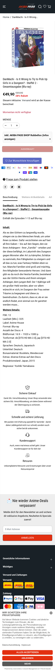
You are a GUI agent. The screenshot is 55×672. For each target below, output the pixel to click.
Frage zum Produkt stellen (22, 179)
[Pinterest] (19, 187)
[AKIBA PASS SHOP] (26, 7)
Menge (7, 119)
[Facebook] (5, 187)
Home (6, 17)
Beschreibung (10, 197)
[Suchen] (40, 7)
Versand (26, 100)
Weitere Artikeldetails (33, 197)
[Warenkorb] (49, 7)
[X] (12, 187)
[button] (4, 6)
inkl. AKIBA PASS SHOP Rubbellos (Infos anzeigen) (26, 137)
